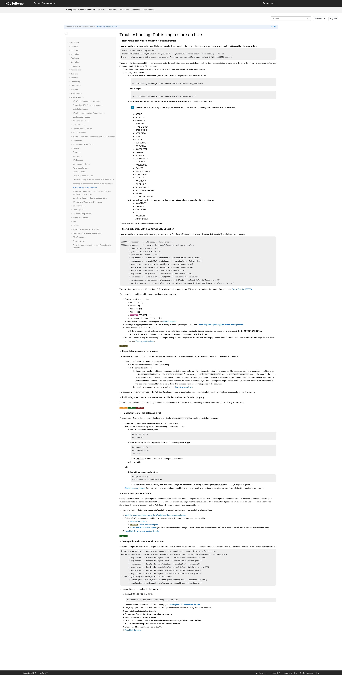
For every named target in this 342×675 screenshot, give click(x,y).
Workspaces (78, 160)
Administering (76, 70)
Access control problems (83, 144)
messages (87, 101)
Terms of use (288, 673)
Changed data (79, 172)
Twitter (41, 673)
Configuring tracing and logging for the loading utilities (220, 325)
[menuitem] (102, 9)
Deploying (75, 58)
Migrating (75, 54)
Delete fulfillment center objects (143, 528)
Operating (75, 62)
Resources (268, 3)
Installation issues (80, 109)
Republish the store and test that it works (142, 531)
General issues (79, 125)
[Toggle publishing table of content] (66, 33)
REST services (79, 237)
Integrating (75, 66)
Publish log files (169, 321)
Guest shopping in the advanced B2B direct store (93, 180)
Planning (74, 46)
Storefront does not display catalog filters (90, 198)
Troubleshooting (89, 26)
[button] (68, 42)
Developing (75, 81)
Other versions (148, 10)
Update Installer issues (82, 129)
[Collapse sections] (272, 26)
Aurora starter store (81, 168)
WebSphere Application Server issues (88, 113)
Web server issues (80, 121)
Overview (101, 10)
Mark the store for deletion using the (155, 515)
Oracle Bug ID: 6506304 (242, 289)
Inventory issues (80, 206)
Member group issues (82, 214)
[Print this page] (275, 26)
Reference (136, 10)
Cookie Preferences (307, 673)
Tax (74, 221)
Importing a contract (183, 387)
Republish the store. (133, 630)
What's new (112, 10)
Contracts (77, 152)
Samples (74, 78)
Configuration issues (81, 117)
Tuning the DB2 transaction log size (185, 605)
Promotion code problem (83, 176)
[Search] (308, 18)
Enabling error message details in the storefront (93, 184)
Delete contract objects (148, 525)
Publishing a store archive (107, 26)
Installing (74, 50)
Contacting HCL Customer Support (87, 105)
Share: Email (28, 673)
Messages (77, 156)
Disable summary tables (135, 488)
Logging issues (79, 210)
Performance (76, 93)
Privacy (274, 673)
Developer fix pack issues (94, 136)
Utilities (76, 225)
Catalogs (76, 148)
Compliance (76, 85)
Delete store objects (138, 521)
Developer (87, 202)
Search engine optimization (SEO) (87, 233)
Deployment (78, 140)
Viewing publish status (145, 341)
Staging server (79, 241)
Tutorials (74, 74)
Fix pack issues (79, 132)
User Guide (124, 10)
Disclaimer (260, 673)
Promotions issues (80, 217)
